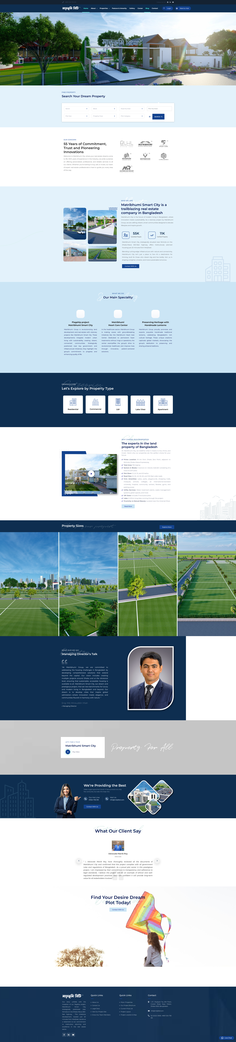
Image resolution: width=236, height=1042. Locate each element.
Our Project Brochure (128, 1005)
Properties (104, 8)
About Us (95, 1002)
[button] (79, 861)
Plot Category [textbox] (125, 116)
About (93, 8)
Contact (155, 8)
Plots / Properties (126, 1002)
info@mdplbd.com (157, 1011)
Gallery (132, 8)
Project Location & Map (129, 1015)
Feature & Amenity (119, 8)
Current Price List (127, 1008)
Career (140, 8)
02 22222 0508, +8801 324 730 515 (161, 1017)
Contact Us (96, 1005)
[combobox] (76, 108)
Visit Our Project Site (99, 1012)
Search (157, 117)
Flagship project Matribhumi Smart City (80, 323)
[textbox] (68, 108)
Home (86, 8)
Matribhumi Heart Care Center (118, 323)
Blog (147, 8)
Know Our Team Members (101, 1015)
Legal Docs (96, 1008)
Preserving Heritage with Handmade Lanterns (155, 323)
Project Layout (126, 1012)
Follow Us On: (161, 2)
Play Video (76, 752)
